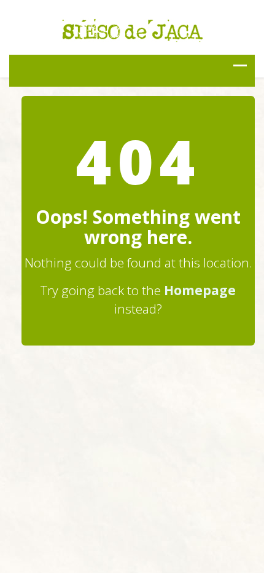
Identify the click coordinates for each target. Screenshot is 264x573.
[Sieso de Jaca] (132, 28)
